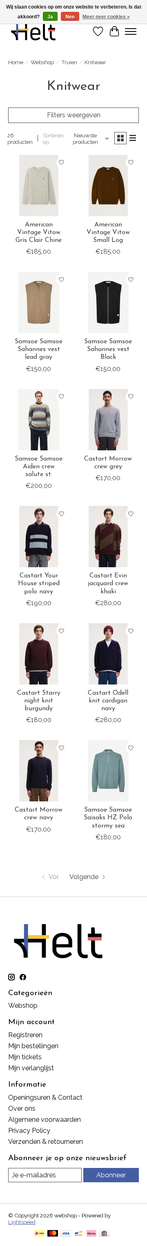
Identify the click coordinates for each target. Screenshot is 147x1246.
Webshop (42, 62)
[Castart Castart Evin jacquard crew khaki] (108, 536)
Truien (69, 62)
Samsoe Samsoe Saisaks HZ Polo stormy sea (108, 818)
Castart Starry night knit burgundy (38, 701)
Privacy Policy (29, 1130)
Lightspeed (22, 1222)
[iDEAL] (39, 1234)
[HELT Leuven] (33, 31)
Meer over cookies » (106, 17)
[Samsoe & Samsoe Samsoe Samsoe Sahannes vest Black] (108, 302)
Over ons (22, 1108)
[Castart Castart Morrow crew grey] (108, 419)
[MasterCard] (52, 1234)
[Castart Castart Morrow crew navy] (38, 770)
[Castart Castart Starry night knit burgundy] (38, 654)
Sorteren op (53, 138)
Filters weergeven (73, 115)
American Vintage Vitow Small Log (108, 232)
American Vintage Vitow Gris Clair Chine (39, 232)
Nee (70, 17)
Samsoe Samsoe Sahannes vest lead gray (38, 349)
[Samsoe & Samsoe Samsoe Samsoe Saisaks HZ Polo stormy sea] (108, 770)
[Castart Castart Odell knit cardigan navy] (108, 654)
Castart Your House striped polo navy (39, 584)
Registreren (25, 1035)
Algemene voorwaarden (44, 1119)
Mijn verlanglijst (31, 1068)
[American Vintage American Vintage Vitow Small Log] (108, 185)
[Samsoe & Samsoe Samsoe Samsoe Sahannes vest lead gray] (38, 302)
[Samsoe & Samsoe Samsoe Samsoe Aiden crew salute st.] (38, 419)
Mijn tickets (25, 1057)
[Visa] (65, 1234)
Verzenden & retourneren (45, 1141)
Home (15, 62)
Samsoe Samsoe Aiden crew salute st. (38, 467)
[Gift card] (104, 1234)
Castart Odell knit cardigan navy (108, 701)
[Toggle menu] (130, 31)
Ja (50, 17)
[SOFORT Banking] (91, 1234)
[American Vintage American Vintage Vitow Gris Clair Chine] (38, 185)
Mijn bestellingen (33, 1046)
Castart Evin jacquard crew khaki (108, 584)
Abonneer (111, 1175)
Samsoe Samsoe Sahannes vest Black (108, 349)
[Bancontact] (79, 1234)
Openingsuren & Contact (45, 1097)
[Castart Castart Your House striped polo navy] (38, 536)
